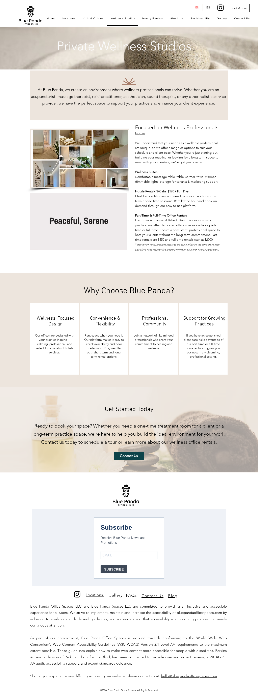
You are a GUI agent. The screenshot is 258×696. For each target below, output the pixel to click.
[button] (122, 245)
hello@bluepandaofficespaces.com (189, 676)
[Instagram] (220, 7)
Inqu (138, 133)
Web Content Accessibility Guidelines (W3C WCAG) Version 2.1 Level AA (113, 644)
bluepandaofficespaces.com (199, 612)
